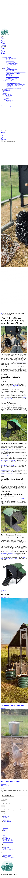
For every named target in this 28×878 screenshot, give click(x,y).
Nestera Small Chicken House (7, 470)
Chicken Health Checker (8, 849)
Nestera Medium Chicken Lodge (8, 465)
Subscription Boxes (10, 79)
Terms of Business (7, 821)
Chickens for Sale (7, 57)
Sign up (2, 805)
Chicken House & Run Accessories (13, 88)
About (4, 99)
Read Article (3, 708)
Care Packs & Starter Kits (11, 78)
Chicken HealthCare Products (12, 77)
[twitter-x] (3, 591)
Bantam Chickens (10, 61)
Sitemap (5, 830)
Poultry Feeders (9, 74)
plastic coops (16, 385)
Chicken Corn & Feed (10, 70)
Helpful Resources (7, 94)
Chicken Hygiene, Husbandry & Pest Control (15, 72)
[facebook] (2, 591)
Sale (7, 67)
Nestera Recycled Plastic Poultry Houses (13, 398)
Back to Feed (3, 590)
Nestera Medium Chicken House (8, 460)
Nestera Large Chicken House (7, 449)
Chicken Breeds (6, 89)
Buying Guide (6, 91)
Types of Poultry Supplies (11, 69)
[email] (1, 591)
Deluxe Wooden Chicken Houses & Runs (15, 85)
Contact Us (8, 101)
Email (4, 799)
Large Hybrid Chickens (11, 64)
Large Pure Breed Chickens (12, 63)
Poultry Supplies (6, 68)
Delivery (5, 93)
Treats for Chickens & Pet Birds (13, 73)
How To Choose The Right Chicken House (12, 705)
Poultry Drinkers (9, 75)
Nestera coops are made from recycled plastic (16, 498)
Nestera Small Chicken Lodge (7, 473)
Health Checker (6, 90)
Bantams (5, 837)
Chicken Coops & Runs (8, 80)
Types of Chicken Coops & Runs (13, 82)
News (7, 98)
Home (2, 313)
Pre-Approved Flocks (10, 65)
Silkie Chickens (9, 59)
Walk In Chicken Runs (11, 86)
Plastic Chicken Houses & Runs (13, 83)
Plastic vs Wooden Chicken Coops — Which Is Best (13, 558)
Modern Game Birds (10, 62)
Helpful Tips (8, 96)
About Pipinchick (10, 100)
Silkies (4, 835)
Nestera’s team (4, 483)
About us (5, 826)
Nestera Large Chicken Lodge (7, 455)
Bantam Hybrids (6, 838)
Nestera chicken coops (20, 362)
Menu (2, 36)
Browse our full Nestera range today (8, 553)
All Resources (9, 95)
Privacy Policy (6, 820)
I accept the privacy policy (9, 803)
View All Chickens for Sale (12, 58)
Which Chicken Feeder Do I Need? (10, 781)
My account (5, 819)
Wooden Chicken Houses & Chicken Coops (15, 84)
